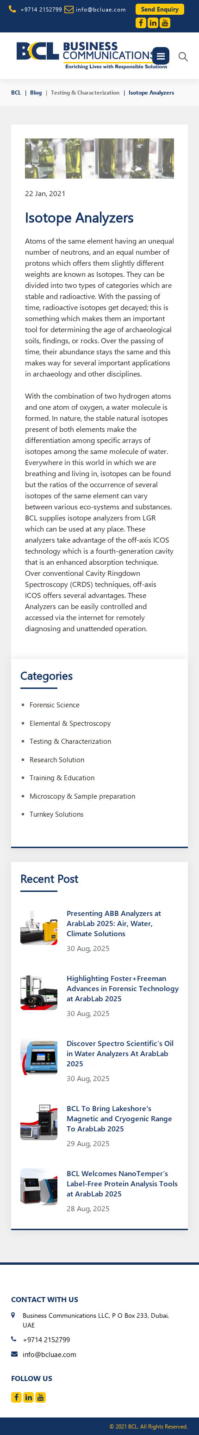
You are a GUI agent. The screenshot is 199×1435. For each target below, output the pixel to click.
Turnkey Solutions (56, 814)
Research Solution (57, 759)
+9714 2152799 (41, 9)
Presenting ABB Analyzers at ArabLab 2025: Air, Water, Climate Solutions (114, 923)
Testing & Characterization (85, 92)
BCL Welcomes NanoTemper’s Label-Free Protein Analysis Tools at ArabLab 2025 (122, 1183)
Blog (36, 92)
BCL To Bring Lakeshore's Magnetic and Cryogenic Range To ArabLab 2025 (119, 1118)
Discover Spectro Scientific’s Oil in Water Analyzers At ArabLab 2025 (120, 1053)
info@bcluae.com (101, 9)
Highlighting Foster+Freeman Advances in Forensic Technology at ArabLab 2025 (123, 988)
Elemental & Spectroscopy (70, 723)
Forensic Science (55, 704)
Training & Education (62, 777)
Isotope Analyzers (151, 92)
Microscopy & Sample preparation (82, 796)
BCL (16, 92)
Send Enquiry (160, 9)
